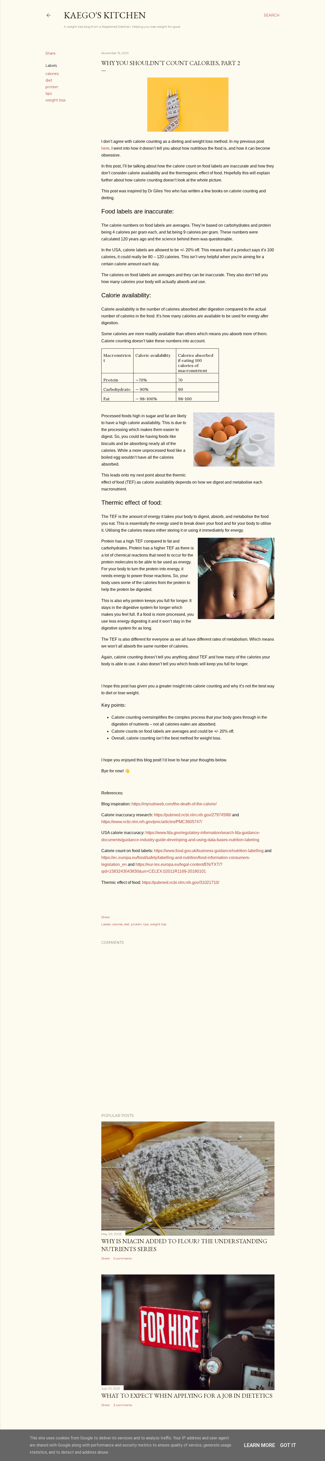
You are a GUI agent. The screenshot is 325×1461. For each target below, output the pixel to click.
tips (48, 93)
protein (51, 87)
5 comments (122, 1258)
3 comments (122, 1405)
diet (48, 80)
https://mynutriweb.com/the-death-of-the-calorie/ (174, 804)
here (105, 148)
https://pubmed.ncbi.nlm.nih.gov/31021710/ (180, 882)
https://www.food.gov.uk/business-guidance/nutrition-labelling (209, 851)
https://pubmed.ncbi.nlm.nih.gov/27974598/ (192, 815)
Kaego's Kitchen (105, 15)
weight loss (55, 100)
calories (52, 73)
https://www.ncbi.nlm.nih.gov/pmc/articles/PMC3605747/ (151, 822)
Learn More (259, 1445)
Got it (288, 1445)
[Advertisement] (137, 1087)
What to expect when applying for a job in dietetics (186, 1396)
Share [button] (50, 53)
